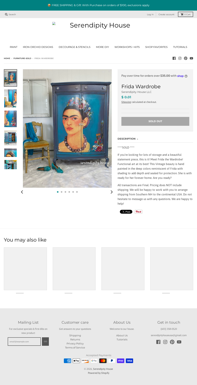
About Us (122, 335)
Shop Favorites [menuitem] (156, 47)
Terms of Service (75, 347)
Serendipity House (103, 369)
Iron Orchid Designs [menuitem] (38, 47)
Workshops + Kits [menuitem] (127, 47)
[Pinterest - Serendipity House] (185, 58)
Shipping (126, 102)
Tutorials (122, 339)
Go (45, 341)
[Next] (111, 192)
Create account (166, 14)
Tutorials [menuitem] (180, 47)
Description (127, 138)
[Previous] (22, 192)
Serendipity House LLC (136, 92)
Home (7, 58)
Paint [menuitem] (13, 47)
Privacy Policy (75, 343)
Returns (75, 339)
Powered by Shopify (98, 373)
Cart (187, 14)
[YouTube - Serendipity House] (191, 58)
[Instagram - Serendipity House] (180, 58)
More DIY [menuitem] (102, 47)
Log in (150, 14)
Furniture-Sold (22, 58)
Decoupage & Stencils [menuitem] (74, 47)
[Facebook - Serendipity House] (174, 58)
